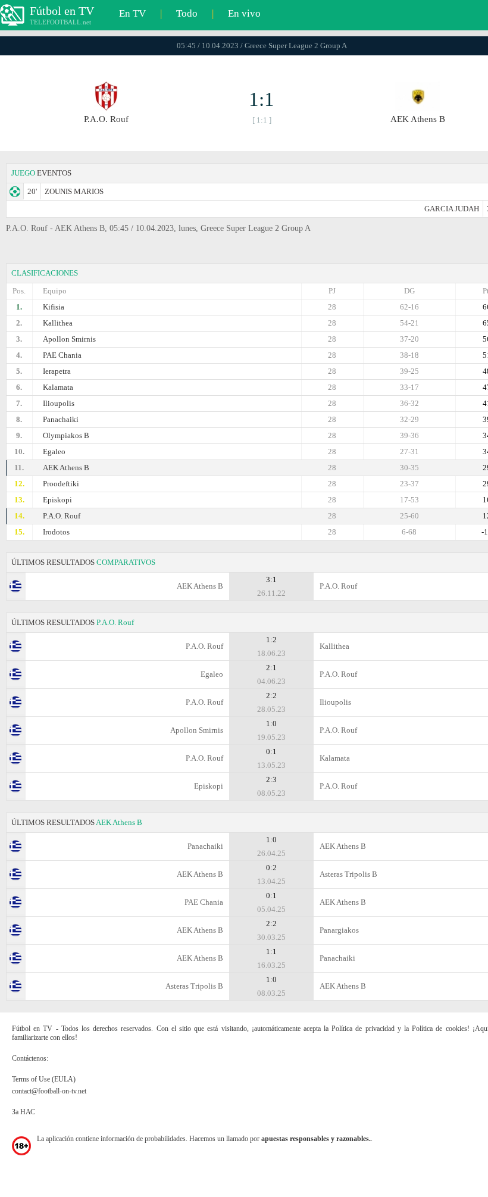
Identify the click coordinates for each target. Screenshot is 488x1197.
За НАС (23, 1112)
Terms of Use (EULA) (44, 1079)
